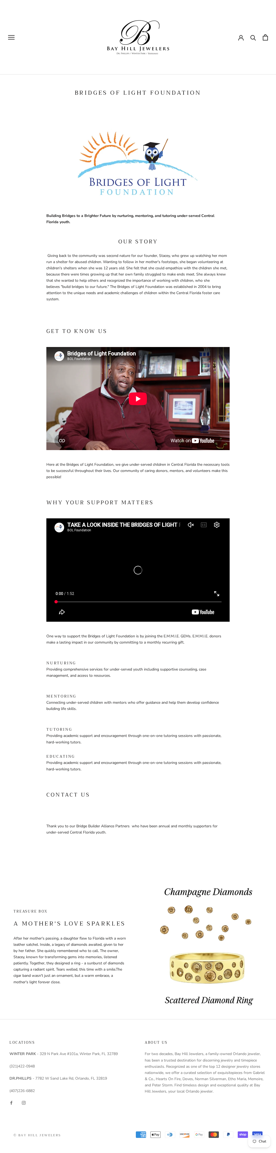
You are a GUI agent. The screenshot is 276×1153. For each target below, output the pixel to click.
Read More (55, 681)
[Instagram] (24, 1102)
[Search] (253, 37)
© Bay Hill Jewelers (37, 1135)
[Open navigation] (11, 37)
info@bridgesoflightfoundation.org (75, 802)
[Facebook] (11, 1102)
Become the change (62, 648)
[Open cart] (265, 37)
